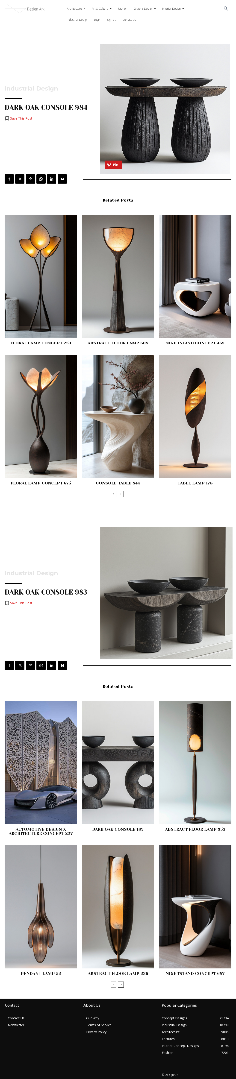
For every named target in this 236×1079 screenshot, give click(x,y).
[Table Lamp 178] (195, 416)
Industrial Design (31, 88)
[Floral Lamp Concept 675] (41, 416)
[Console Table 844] (118, 416)
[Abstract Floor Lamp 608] (118, 276)
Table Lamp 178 (195, 483)
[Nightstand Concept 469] (195, 276)
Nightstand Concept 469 (195, 343)
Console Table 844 (118, 483)
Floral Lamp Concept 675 (41, 483)
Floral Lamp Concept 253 (40, 343)
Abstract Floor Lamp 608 (118, 343)
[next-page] (121, 494)
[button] (225, 8)
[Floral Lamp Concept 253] (41, 276)
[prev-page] (113, 494)
